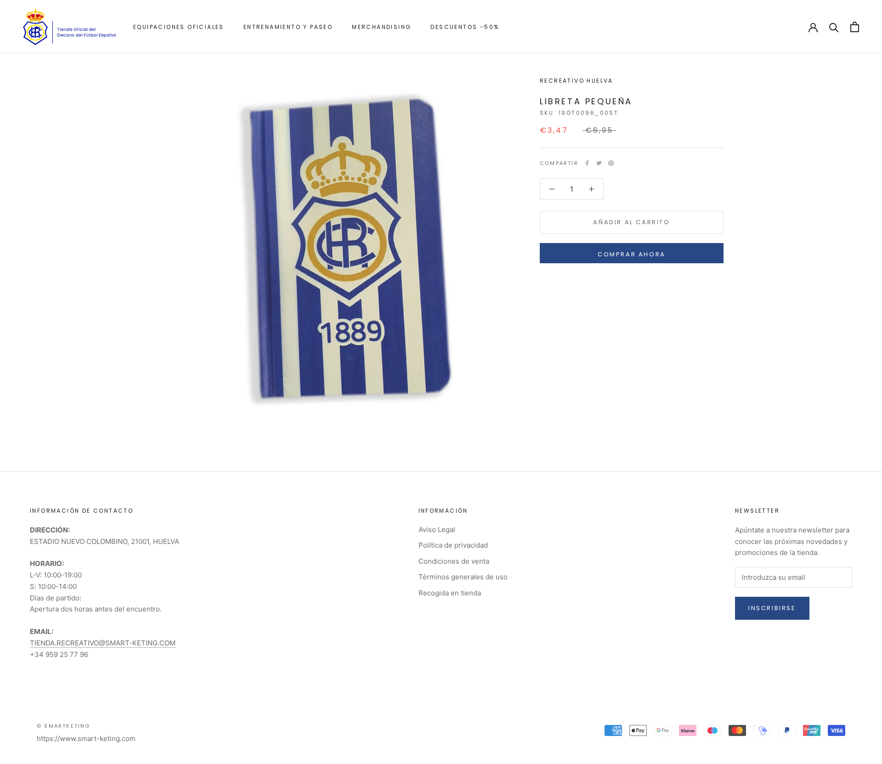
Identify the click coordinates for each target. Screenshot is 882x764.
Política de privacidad (453, 545)
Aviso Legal (436, 529)
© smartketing (63, 726)
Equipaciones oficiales (178, 27)
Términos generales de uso (463, 576)
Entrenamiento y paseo (288, 27)
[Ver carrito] (854, 27)
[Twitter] (599, 163)
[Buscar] (834, 27)
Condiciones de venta (453, 561)
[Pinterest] (611, 163)
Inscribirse (772, 608)
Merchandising (381, 27)
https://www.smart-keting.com (86, 738)
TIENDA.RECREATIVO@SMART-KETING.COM (102, 643)
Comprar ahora (632, 254)
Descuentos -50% (464, 27)
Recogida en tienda (449, 593)
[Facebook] (587, 163)
